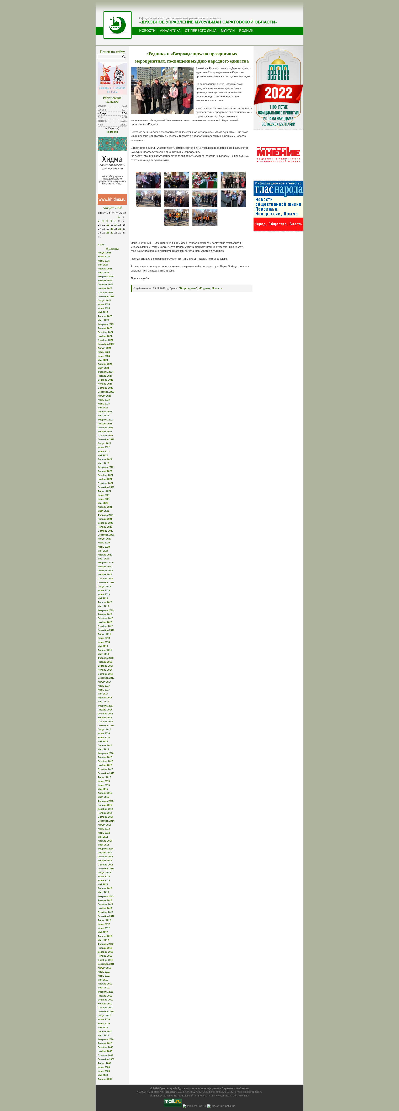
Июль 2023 (104, 399)
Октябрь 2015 (105, 769)
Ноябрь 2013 (105, 860)
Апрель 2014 (105, 840)
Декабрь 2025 (105, 284)
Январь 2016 (105, 757)
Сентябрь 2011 (106, 964)
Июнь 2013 (104, 880)
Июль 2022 (104, 447)
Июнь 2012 (104, 928)
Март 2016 (103, 749)
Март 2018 (103, 654)
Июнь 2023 (104, 403)
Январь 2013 (105, 900)
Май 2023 (103, 407)
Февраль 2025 (105, 324)
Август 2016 (104, 729)
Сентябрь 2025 (106, 296)
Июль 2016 (104, 733)
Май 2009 (103, 1075)
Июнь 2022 (104, 451)
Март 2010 (103, 1035)
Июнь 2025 (104, 308)
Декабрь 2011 (105, 952)
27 (112, 232)
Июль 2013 (104, 876)
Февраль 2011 (105, 992)
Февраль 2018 (105, 658)
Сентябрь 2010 (106, 1011)
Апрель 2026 (105, 268)
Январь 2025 (105, 328)
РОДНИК (246, 30)
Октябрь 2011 (105, 960)
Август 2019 (104, 586)
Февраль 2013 (105, 896)
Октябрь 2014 (105, 817)
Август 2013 (104, 872)
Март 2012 (103, 940)
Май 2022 (103, 455)
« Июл (101, 244)
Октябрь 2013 (105, 864)
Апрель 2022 (105, 459)
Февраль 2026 (105, 276)
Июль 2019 (104, 590)
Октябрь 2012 (105, 912)
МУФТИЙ (228, 30)
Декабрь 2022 (105, 427)
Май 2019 (103, 598)
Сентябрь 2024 (106, 344)
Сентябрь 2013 (106, 868)
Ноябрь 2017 (105, 670)
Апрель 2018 (105, 650)
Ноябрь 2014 (105, 813)
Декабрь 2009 (105, 1047)
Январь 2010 (105, 1043)
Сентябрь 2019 (106, 582)
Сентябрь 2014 (106, 821)
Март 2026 (103, 272)
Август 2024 (104, 348)
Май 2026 (103, 264)
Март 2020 (103, 558)
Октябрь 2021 (105, 483)
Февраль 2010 (105, 1039)
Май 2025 (103, 312)
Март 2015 (103, 797)
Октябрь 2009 (105, 1055)
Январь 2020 (105, 566)
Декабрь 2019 (105, 570)
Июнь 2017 (104, 689)
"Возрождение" (188, 288)
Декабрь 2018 (105, 618)
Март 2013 (103, 892)
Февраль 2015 (105, 801)
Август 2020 (104, 538)
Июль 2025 (104, 304)
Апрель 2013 (105, 888)
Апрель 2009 (105, 1079)
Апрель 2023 (105, 411)
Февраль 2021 (105, 515)
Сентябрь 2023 (106, 392)
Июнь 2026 (104, 260)
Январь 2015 (105, 805)
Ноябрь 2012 (105, 908)
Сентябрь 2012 (106, 916)
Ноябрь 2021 (105, 479)
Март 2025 (103, 320)
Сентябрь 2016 (106, 725)
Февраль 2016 (105, 753)
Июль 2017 (104, 686)
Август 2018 (104, 634)
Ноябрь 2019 (105, 574)
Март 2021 (103, 511)
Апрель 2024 (105, 364)
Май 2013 (103, 884)
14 (115, 224)
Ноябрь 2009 (105, 1051)
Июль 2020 (104, 542)
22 (119, 228)
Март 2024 (103, 368)
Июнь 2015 (104, 785)
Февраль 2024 (105, 372)
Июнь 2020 (104, 547)
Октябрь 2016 (105, 721)
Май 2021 (103, 503)
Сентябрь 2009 (106, 1059)
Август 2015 (104, 777)
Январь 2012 (105, 948)
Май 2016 (103, 741)
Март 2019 (103, 606)
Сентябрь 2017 (106, 678)
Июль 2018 (104, 638)
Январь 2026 (105, 280)
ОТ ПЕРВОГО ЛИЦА (201, 30)
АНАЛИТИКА (170, 30)
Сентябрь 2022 (106, 439)
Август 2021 (104, 491)
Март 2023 (103, 415)
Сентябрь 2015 (106, 773)
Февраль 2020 (105, 562)
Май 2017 (103, 693)
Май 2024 (103, 360)
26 (107, 232)
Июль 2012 (104, 924)
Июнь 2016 (104, 737)
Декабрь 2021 (105, 475)
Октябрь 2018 (105, 626)
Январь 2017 (105, 709)
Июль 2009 (104, 1067)
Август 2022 (104, 443)
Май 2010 (103, 1027)
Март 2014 (103, 844)
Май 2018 (103, 646)
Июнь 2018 (104, 642)
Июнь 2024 (104, 356)
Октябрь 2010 (105, 1007)
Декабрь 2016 (105, 713)
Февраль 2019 (105, 610)
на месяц (112, 131)
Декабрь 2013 (105, 856)
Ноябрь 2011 (105, 956)
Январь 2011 (105, 995)
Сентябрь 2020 (106, 534)
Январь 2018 (105, 662)
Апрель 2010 (105, 1031)
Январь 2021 (105, 519)
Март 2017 (103, 701)
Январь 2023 (105, 423)
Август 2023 (104, 396)
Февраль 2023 (105, 419)
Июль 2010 (104, 1019)
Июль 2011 (104, 972)
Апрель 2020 (105, 554)
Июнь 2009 (104, 1071)
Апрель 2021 (105, 507)
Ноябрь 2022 (105, 431)
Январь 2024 (105, 376)
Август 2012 (104, 920)
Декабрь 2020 (105, 523)
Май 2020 (103, 550)
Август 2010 (104, 1015)
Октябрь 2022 (105, 435)
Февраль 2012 (105, 944)
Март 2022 (103, 463)
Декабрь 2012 (105, 904)
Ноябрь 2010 (105, 1003)
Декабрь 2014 (105, 809)
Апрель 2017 (105, 697)
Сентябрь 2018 (106, 630)
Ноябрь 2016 (105, 717)
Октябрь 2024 (105, 340)
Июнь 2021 (104, 499)
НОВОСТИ (147, 30)
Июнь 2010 (104, 1023)
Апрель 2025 (105, 316)
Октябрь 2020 (105, 531)
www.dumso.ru (224, 1095)
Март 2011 (103, 987)
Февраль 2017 (105, 705)
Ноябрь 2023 (105, 383)
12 (107, 224)
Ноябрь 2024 (105, 336)
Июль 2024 (104, 352)
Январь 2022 (105, 471)
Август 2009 (104, 1063)
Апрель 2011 (105, 983)
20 (112, 228)
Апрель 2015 (105, 793)
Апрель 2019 (105, 602)
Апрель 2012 (105, 936)
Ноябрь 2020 (105, 527)
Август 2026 (104, 252)
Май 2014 (103, 837)
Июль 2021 (104, 495)
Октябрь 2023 (105, 388)
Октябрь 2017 (105, 674)
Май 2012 (103, 932)
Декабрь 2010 (105, 999)
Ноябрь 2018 (105, 622)
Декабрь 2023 (105, 380)
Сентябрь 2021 (106, 487)
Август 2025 (104, 300)
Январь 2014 (105, 852)
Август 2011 (104, 968)
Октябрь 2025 (105, 292)
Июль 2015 (104, 781)
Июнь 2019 (104, 594)
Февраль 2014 (105, 848)
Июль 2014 (104, 828)
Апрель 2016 (105, 745)
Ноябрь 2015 (105, 765)
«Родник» (205, 288)
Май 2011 (103, 979)
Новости (217, 288)
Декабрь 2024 (105, 332)
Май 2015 (103, 789)
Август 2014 (104, 824)
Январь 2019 (105, 614)
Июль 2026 (104, 256)
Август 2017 (104, 682)
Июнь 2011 (104, 976)
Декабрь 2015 (105, 761)
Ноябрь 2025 (105, 288)
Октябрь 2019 (105, 578)
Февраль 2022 (105, 467)
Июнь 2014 (104, 833)
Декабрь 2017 (105, 666)
